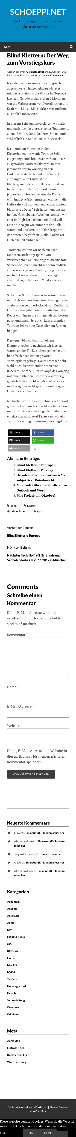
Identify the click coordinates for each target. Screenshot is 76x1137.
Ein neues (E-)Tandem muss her (45, 832)
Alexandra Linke (35, 71)
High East (25, 219)
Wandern (13, 1007)
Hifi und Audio (16, 936)
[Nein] (62, 1134)
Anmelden (13, 1040)
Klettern (24, 75)
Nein (47, 1132)
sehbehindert (18, 511)
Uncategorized (16, 986)
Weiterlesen (14, 1132)
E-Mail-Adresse (20, 706)
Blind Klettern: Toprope (35, 465)
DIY (9, 929)
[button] (19, 432)
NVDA (11, 972)
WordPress (41, 1107)
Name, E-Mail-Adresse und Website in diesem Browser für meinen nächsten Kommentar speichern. (37, 756)
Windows (13, 1014)
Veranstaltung (16, 1000)
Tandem (12, 979)
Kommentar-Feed (18, 1054)
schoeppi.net (38, 12)
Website (13, 725)
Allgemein (13, 901)
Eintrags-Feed (16, 1047)
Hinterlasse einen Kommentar (46, 75)
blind (13, 505)
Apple (10, 922)
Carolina (40, 1111)
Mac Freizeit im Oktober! (36, 495)
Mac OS (12, 965)
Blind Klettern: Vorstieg (35, 470)
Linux (10, 958)
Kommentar (17, 634)
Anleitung (13, 915)
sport (40, 511)
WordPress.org (17, 1062)
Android (12, 908)
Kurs (42, 83)
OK (31, 1132)
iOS (9, 943)
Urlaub (11, 993)
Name (13, 686)
